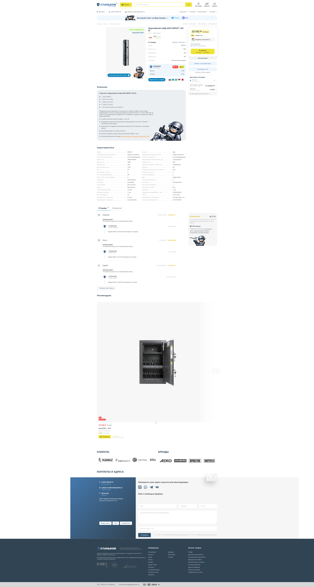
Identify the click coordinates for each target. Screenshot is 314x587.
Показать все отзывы (106, 288)
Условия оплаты (153, 572)
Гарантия (151, 575)
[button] (203, 40)
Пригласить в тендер (157, 80)
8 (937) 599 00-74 (116, 12)
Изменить (104, 495)
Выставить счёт (202, 69)
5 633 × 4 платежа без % (136, 29)
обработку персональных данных (207, 534)
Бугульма (101, 12)
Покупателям (201, 12)
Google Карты (126, 523)
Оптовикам (171, 554)
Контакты (193, 12)
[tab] (104, 208)
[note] (176, 79)
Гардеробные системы (195, 572)
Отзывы (150, 562)
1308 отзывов (157, 33)
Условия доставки (154, 570)
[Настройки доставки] (215, 81)
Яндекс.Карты (105, 523)
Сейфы (190, 552)
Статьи (150, 559)
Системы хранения (194, 565)
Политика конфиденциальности (129, 584)
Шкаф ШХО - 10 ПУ (105, 428)
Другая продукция (194, 567)
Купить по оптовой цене (203, 63)
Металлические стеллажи (196, 562)
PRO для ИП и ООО (138, 32)
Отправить (144, 535)
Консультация (202, 58)
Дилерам (171, 552)
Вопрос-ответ (152, 565)
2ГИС (115, 523)
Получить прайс (106, 489)
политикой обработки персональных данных (176, 534)
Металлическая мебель (195, 554)
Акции (150, 557)
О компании (152, 552)
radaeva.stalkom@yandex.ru (136, 12)
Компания (183, 12)
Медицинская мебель (195, 559)
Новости (151, 554)
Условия (212, 12)
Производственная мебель (196, 557)
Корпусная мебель (194, 570)
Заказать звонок (106, 484)
